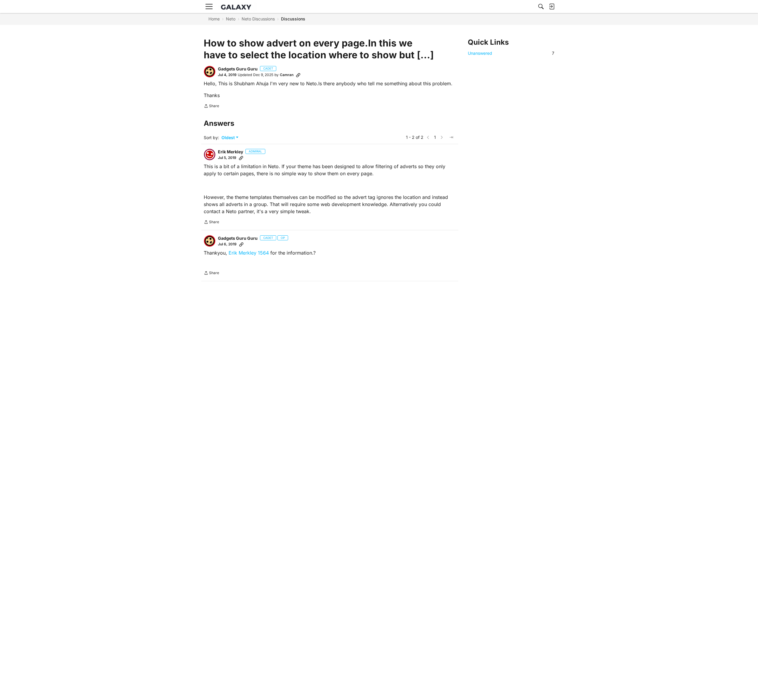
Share (211, 107)
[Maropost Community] (237, 7)
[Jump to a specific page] (451, 137)
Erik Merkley (230, 151)
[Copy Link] (298, 75)
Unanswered (511, 53)
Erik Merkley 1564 (249, 253)
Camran (286, 75)
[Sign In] (551, 6)
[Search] (541, 6)
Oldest (228, 138)
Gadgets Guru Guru (238, 68)
